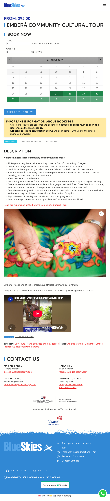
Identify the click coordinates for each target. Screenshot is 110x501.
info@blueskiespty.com (70, 384)
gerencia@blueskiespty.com (18, 371)
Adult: (9, 40)
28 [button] (67, 95)
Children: (10, 48)
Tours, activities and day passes (42, 343)
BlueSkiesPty (56, 477)
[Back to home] (14, 5)
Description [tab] (10, 142)
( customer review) (24, 336)
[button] (104, 5)
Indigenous (9, 346)
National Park (23, 346)
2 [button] (39, 100)
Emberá (100, 343)
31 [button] (11, 100)
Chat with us (18, 471)
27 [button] (54, 95)
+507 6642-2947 (67, 387)
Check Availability (20, 112)
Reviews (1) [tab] (51, 142)
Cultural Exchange (85, 343)
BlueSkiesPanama (35, 477)
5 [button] (82, 100)
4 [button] (68, 100)
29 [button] (81, 95)
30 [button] (94, 95)
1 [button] (25, 100)
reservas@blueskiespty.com (73, 371)
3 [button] (55, 100)
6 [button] (96, 100)
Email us (42, 471)
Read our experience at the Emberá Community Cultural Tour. (35, 205)
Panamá (35, 346)
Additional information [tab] (31, 142)
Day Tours (20, 343)
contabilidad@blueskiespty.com (20, 384)
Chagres (70, 343)
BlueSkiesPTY (14, 477)
